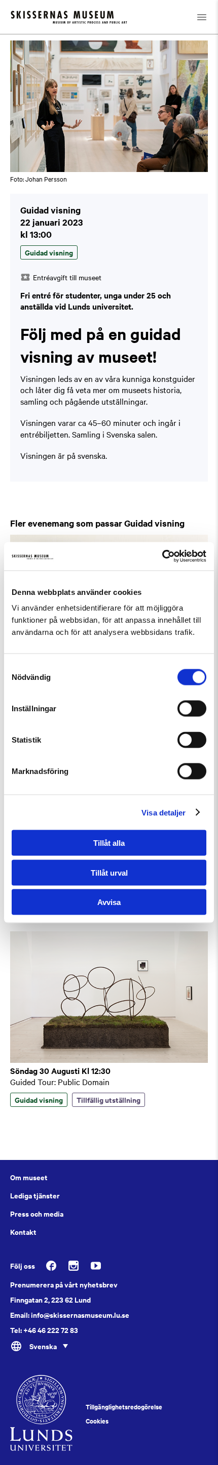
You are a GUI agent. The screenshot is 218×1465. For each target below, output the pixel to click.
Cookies (97, 1421)
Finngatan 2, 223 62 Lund (50, 1300)
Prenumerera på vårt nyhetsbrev (64, 1284)
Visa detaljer (163, 812)
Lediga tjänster (35, 1195)
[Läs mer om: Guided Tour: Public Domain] (109, 1060)
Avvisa (109, 902)
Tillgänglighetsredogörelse (124, 1406)
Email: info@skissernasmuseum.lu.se (69, 1315)
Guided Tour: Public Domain (60, 1081)
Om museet (29, 1177)
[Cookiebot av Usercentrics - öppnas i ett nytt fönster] (162, 556)
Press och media (36, 1214)
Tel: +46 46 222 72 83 (44, 1330)
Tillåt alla (109, 843)
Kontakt (23, 1232)
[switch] (191, 709)
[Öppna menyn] (202, 17)
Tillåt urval (109, 872)
